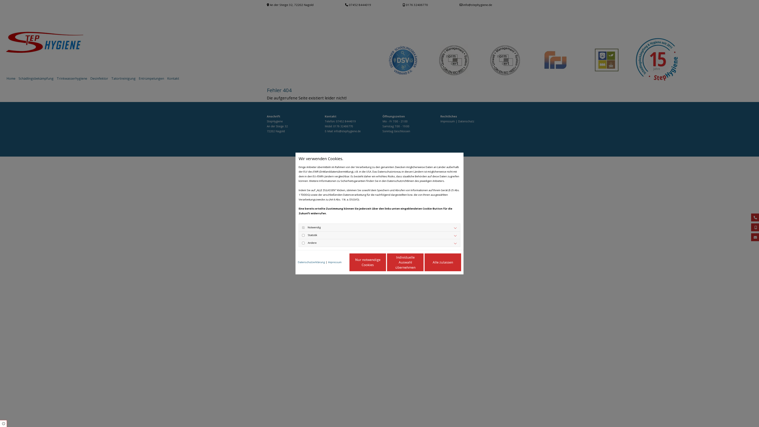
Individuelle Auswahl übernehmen (405, 262)
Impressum (335, 262)
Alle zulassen (443, 262)
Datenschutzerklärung (311, 262)
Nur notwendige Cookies (367, 262)
